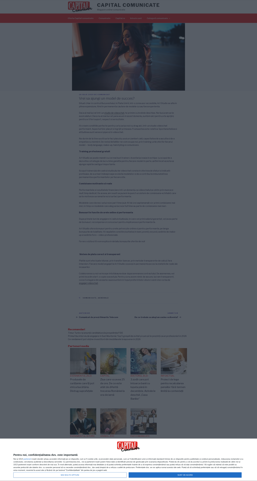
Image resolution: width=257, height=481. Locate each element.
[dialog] (128, 460)
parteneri (27, 459)
